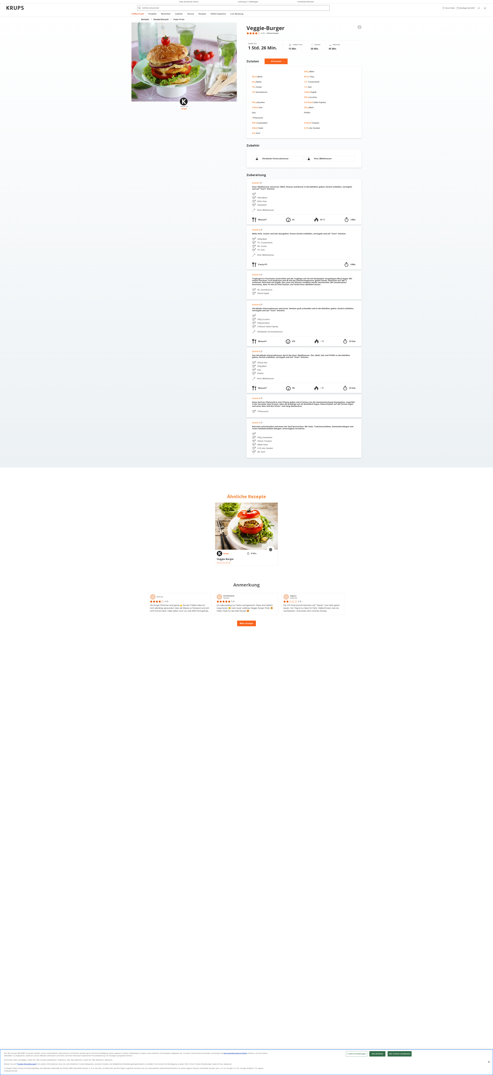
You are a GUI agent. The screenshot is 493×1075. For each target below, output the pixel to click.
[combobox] (206, 536)
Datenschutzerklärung (268, 566)
